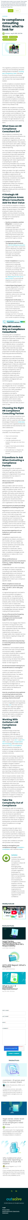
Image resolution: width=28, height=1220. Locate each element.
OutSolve (7, 33)
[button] (12, 1192)
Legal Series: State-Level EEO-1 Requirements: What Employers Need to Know (13, 1121)
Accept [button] (10, 10)
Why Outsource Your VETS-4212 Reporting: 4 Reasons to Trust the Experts (12, 1161)
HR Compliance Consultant (9, 39)
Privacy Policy (6, 1209)
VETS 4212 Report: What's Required (14, 966)
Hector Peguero (9, 1166)
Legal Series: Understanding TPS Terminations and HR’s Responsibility (13, 943)
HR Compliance (13, 37)
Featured (5, 37)
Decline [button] (17, 10)
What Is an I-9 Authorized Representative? (10, 987)
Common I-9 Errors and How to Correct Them (14, 1081)
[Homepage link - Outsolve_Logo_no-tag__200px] (14, 1200)
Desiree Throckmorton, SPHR (13, 1085)
